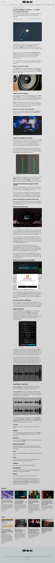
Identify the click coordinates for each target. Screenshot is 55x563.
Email (19, 282)
